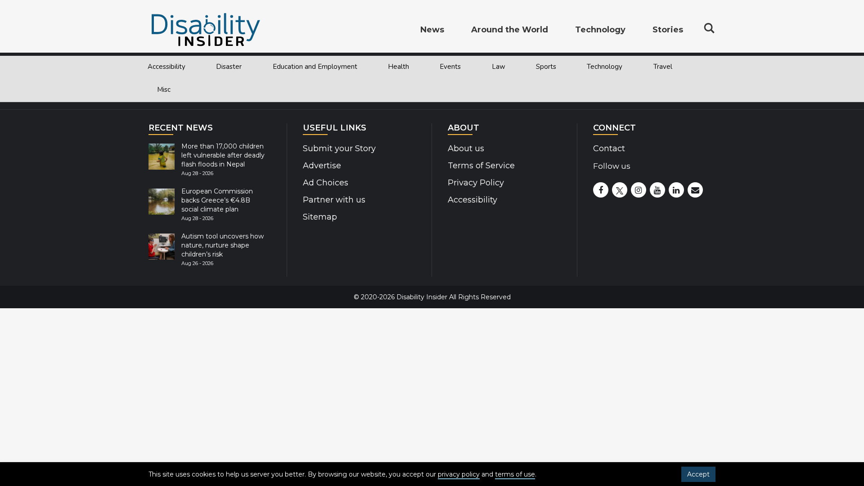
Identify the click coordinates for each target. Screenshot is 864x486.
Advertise (322, 166)
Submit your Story (339, 148)
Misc (164, 89)
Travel (662, 66)
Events (450, 66)
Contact (609, 148)
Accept (698, 474)
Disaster (229, 66)
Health (398, 66)
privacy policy (459, 474)
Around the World (509, 30)
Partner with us (334, 200)
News (432, 30)
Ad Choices (325, 183)
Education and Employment (315, 66)
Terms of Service (481, 166)
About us (466, 148)
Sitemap (320, 217)
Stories (667, 30)
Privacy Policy (476, 183)
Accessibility (166, 66)
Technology (604, 66)
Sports (546, 66)
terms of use (515, 474)
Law (498, 66)
